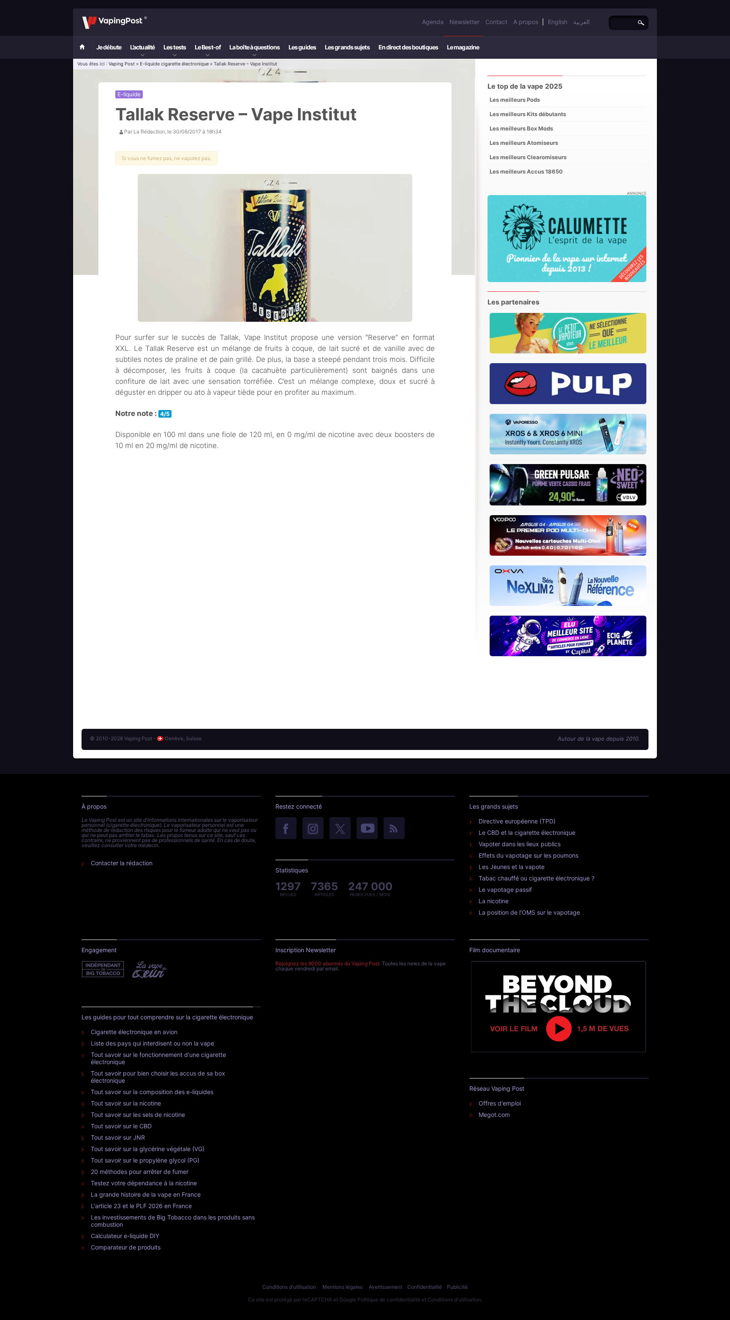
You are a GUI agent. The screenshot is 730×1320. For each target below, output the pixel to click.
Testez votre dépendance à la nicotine (144, 1183)
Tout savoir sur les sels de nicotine (138, 1114)
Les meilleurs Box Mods (521, 128)
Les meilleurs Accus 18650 (526, 171)
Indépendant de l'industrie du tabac (103, 969)
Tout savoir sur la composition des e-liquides (152, 1091)
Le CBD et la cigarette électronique (527, 832)
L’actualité (142, 47)
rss (394, 829)
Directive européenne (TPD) (517, 821)
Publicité (457, 1287)
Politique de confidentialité (388, 1299)
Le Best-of (208, 47)
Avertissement (385, 1287)
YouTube (367, 829)
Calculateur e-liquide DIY (125, 1235)
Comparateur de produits (126, 1247)
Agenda (433, 21)
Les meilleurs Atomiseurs (524, 142)
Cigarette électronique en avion (134, 1031)
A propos (525, 21)
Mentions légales (342, 1287)
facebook (286, 829)
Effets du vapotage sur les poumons (528, 855)
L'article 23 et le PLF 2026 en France (141, 1205)
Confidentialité (424, 1287)
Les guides (302, 47)
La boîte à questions (254, 47)
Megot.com (494, 1114)
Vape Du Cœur (148, 969)
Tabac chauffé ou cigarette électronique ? (536, 878)
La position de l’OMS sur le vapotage (529, 912)
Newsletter (464, 21)
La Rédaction (149, 131)
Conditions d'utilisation (289, 1287)
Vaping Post (149, 16)
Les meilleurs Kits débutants (528, 114)
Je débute (108, 47)
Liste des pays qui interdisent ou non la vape (152, 1043)
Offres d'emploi (500, 1103)
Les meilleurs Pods (515, 99)
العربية (581, 21)
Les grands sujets (347, 47)
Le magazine (463, 47)
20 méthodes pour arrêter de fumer (139, 1171)
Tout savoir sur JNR (118, 1137)
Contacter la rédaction (122, 862)
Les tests (174, 47)
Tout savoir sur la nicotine (126, 1103)
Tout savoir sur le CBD (121, 1126)
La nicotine (494, 900)
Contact (496, 21)
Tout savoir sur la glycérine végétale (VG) (147, 1148)
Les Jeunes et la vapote (512, 866)
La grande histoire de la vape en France (146, 1194)
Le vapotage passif (505, 889)
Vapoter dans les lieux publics (520, 843)
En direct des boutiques (408, 47)
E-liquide (129, 94)
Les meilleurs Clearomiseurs (528, 157)
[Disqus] (275, 590)
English (557, 21)
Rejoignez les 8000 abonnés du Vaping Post (327, 963)
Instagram (313, 829)
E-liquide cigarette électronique (174, 64)
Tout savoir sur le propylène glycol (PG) (145, 1160)
